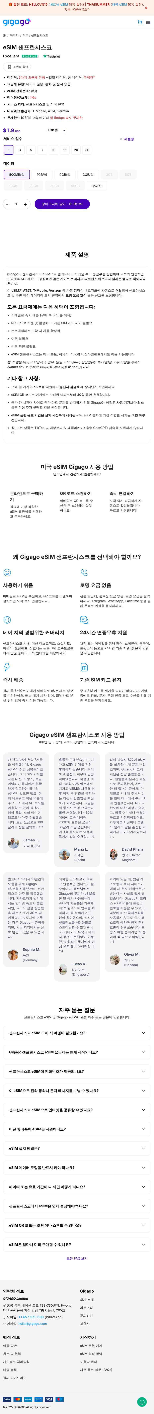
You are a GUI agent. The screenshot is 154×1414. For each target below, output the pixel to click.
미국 (25, 35)
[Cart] (139, 22)
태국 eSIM (119, 4)
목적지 (14, 35)
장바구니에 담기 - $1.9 (62, 204)
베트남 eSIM (59, 4)
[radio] (8, 150)
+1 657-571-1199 (31, 1317)
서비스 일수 (12, 138)
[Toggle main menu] (148, 22)
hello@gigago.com (32, 1324)
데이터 (8, 163)
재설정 (129, 137)
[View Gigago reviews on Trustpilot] (31, 56)
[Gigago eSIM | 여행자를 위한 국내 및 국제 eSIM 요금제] (18, 22)
